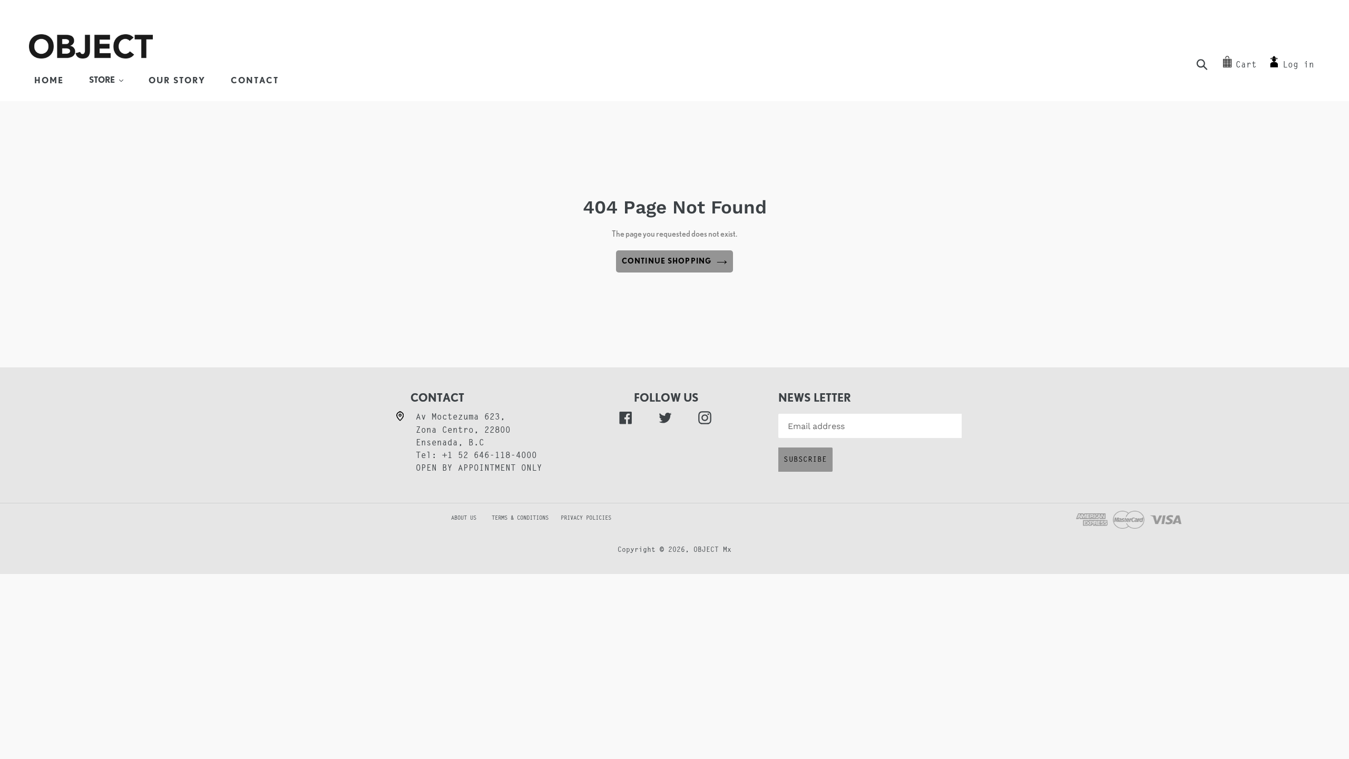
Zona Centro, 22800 (463, 430)
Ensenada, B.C (450, 443)
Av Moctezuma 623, (460, 417)
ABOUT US (446, 518)
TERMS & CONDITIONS (525, 518)
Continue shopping (666, 261)
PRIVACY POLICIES (586, 518)
